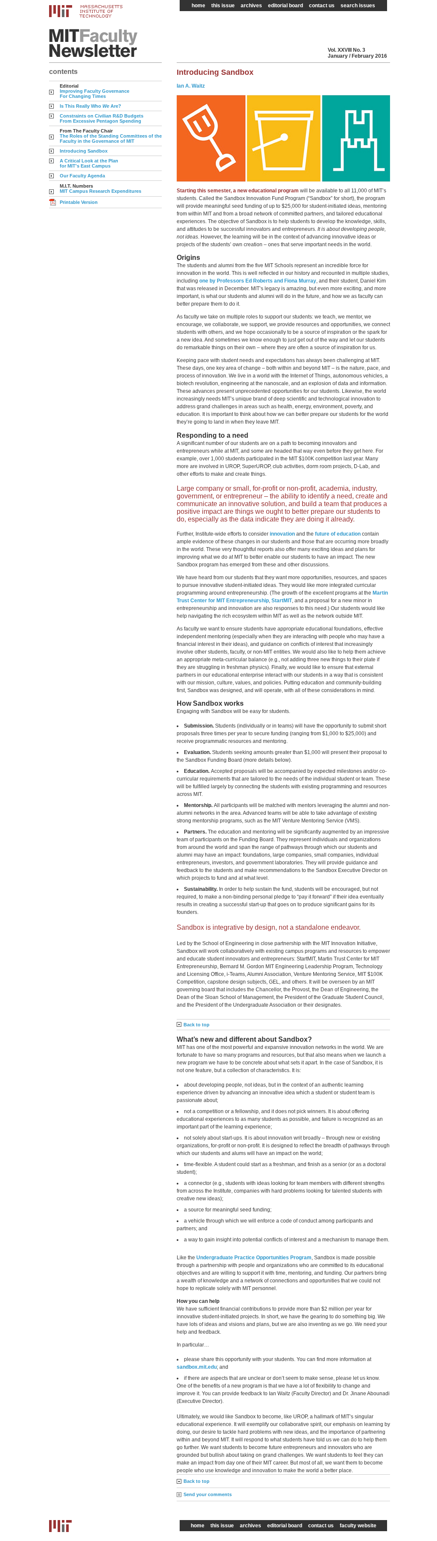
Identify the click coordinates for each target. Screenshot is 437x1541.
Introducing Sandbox (84, 150)
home (198, 6)
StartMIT (281, 601)
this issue (223, 6)
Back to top (197, 1024)
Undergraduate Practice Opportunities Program (254, 1258)
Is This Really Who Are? (90, 106)
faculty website (358, 1526)
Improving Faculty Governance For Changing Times (94, 93)
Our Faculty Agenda (82, 175)
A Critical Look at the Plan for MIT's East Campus (89, 163)
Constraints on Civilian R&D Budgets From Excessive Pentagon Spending (101, 118)
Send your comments (208, 1494)
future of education (338, 534)
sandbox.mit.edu (197, 1367)
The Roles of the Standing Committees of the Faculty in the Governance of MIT (111, 138)
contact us (322, 6)
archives (251, 6)
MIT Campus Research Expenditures (100, 191)
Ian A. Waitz (191, 86)
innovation (282, 534)
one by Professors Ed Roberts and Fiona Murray (257, 281)
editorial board (285, 6)
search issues (358, 6)
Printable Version (79, 202)
